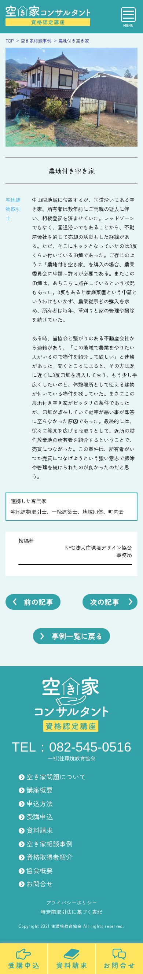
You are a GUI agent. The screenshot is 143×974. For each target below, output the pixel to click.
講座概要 (39, 789)
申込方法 (39, 803)
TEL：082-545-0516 (71, 747)
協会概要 (39, 870)
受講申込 (39, 816)
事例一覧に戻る (77, 636)
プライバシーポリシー (71, 902)
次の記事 (104, 602)
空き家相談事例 (49, 843)
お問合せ (39, 883)
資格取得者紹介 (49, 857)
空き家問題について (56, 776)
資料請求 (39, 830)
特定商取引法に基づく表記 (71, 911)
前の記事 (38, 602)
